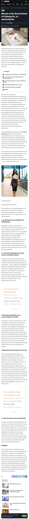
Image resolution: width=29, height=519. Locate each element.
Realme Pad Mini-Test (14, 509)
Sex (3, 10)
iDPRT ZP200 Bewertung (15, 483)
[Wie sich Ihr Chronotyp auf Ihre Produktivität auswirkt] (5, 492)
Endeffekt (6, 89)
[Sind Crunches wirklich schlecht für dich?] (5, 505)
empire (6, 1)
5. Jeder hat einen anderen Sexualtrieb (12, 87)
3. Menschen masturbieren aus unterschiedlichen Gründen (14, 81)
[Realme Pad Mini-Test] (5, 511)
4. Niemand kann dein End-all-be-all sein (13, 84)
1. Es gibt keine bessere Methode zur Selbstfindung (15, 74)
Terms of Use (9, 516)
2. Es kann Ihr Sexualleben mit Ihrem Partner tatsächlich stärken (13, 77)
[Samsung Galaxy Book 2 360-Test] (5, 498)
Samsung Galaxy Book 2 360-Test (17, 496)
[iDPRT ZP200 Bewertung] (5, 485)
